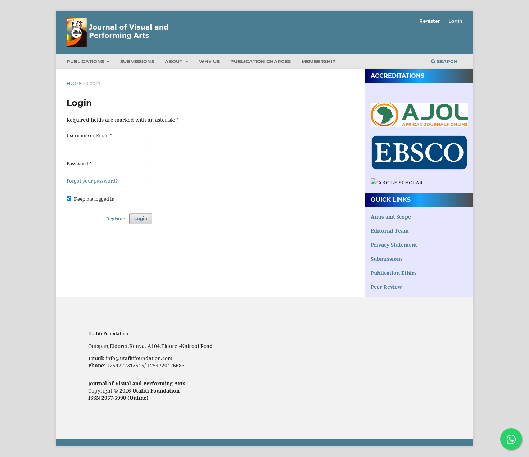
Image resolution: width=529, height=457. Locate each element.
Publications (86, 61)
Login (455, 21)
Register (429, 21)
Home (74, 83)
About (174, 61)
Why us (209, 61)
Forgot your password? (92, 181)
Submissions (137, 61)
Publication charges (260, 61)
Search (446, 61)
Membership (319, 61)
